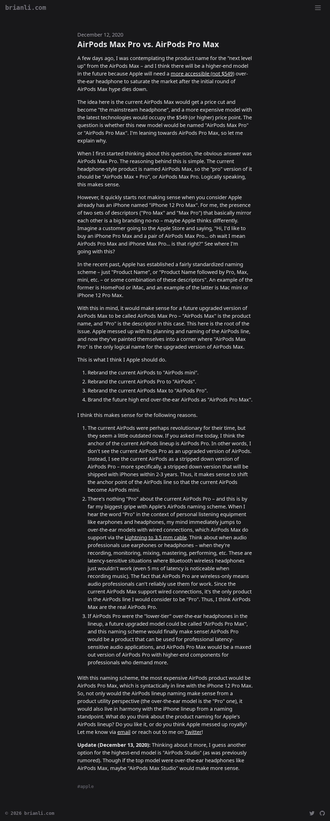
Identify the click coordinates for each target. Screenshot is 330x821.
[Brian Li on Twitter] (312, 813)
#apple (85, 786)
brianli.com (39, 813)
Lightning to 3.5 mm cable (156, 537)
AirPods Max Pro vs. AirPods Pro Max (148, 44)
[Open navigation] (318, 8)
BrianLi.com (25, 7)
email (123, 731)
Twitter (193, 731)
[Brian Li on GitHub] (322, 813)
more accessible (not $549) (202, 73)
